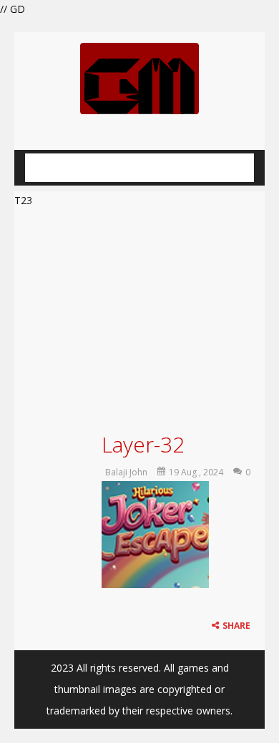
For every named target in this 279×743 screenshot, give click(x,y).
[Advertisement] (139, 318)
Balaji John (126, 472)
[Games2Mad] (139, 77)
